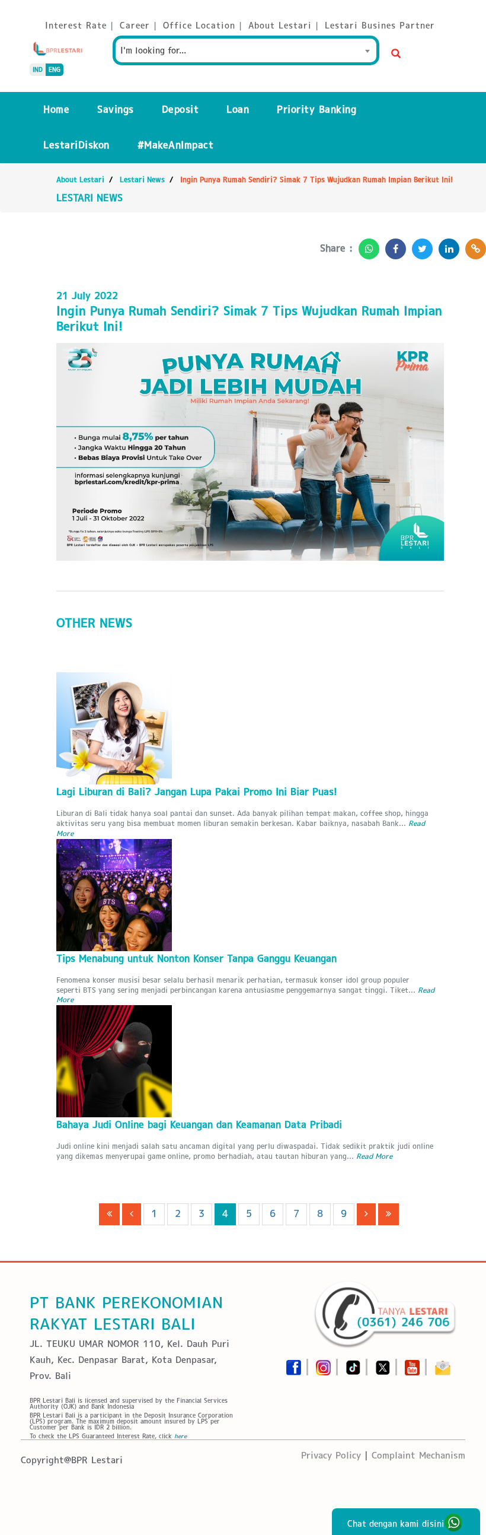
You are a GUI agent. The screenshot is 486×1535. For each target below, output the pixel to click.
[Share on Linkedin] (446, 245)
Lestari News (142, 179)
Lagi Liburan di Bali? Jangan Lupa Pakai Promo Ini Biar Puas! (196, 792)
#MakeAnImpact (176, 145)
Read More (374, 1156)
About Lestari (80, 179)
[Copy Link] (472, 245)
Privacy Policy (331, 1455)
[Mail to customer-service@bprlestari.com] (442, 1363)
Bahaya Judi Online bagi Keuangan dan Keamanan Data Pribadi (199, 1125)
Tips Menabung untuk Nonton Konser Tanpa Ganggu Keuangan (196, 959)
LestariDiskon (76, 145)
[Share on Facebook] (392, 245)
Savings (115, 109)
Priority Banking (316, 109)
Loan (237, 109)
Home (56, 109)
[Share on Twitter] (419, 245)
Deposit (180, 109)
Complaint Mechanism (418, 1455)
